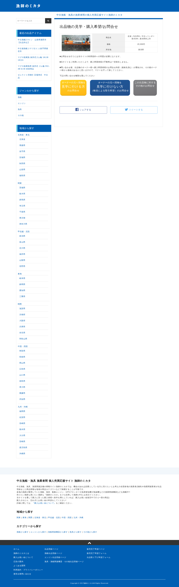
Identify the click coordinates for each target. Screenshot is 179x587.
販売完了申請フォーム (97, 553)
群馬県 (22, 200)
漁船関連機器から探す (58, 532)
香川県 (22, 387)
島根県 (22, 357)
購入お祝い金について (23, 557)
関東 (20, 183)
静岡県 (22, 284)
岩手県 (22, 151)
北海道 (22, 139)
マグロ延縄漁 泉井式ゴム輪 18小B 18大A (33, 58)
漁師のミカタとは (21, 553)
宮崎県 (22, 441)
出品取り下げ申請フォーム (98, 557)
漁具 (20, 109)
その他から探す (90, 532)
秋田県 (22, 163)
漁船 (20, 97)
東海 (20, 274)
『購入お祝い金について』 (44, 503)
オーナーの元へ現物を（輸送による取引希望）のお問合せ (110, 86)
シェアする (85, 110)
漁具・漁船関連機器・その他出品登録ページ (64, 561)
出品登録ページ (51, 549)
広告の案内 (18, 561)
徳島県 (22, 381)
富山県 (22, 242)
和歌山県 (23, 339)
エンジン (22, 103)
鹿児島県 (23, 447)
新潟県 (22, 236)
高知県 (22, 399)
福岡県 (22, 411)
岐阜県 (22, 278)
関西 (20, 304)
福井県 (22, 254)
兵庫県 (22, 327)
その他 (21, 115)
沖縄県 (22, 453)
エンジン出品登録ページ (55, 557)
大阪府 (22, 321)
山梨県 (22, 260)
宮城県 (22, 157)
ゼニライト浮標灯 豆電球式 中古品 (33, 76)
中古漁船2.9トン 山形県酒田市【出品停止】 (32, 41)
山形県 (22, 169)
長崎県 (22, 423)
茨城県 (22, 188)
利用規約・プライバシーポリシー (28, 570)
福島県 (22, 175)
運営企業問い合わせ (22, 574)
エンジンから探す (38, 532)
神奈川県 (23, 224)
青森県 (22, 145)
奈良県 (22, 333)
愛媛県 (22, 393)
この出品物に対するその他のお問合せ (145, 84)
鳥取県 (22, 351)
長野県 (22, 266)
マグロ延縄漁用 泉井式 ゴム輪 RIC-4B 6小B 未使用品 (34, 67)
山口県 (22, 375)
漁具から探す (75, 532)
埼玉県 (22, 206)
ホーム (16, 549)
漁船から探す (22, 532)
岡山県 (22, 363)
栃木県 (22, 194)
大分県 (22, 435)
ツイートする (136, 110)
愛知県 (22, 290)
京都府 (22, 314)
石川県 (22, 248)
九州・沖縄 (23, 407)
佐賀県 (22, 417)
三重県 (22, 296)
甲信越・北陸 (24, 231)
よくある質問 (19, 566)
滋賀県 (22, 308)
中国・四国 (23, 346)
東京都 (22, 218)
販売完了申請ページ (96, 549)
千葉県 (22, 212)
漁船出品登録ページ (53, 553)
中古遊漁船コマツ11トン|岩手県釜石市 (33, 49)
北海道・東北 (24, 135)
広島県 (22, 369)
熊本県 (22, 429)
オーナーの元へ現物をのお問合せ (73, 86)
